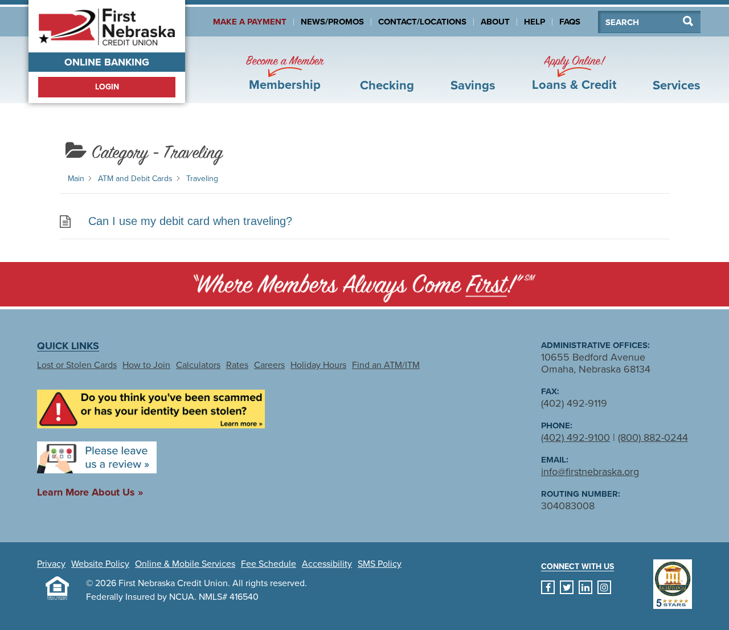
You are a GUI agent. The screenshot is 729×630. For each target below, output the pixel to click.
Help (534, 22)
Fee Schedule (268, 563)
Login (107, 87)
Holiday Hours (318, 365)
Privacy (51, 563)
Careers (269, 365)
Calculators (198, 365)
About (495, 22)
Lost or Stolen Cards (77, 365)
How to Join (146, 365)
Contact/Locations (422, 22)
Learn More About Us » (90, 492)
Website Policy (100, 563)
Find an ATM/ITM (386, 365)
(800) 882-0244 (653, 437)
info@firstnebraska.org (590, 471)
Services (677, 85)
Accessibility (327, 563)
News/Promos (332, 22)
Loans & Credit (574, 73)
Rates (237, 365)
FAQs (569, 22)
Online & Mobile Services (185, 563)
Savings (472, 85)
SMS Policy (380, 563)
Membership (284, 73)
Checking (387, 85)
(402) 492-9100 (575, 437)
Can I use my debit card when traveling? (190, 221)
